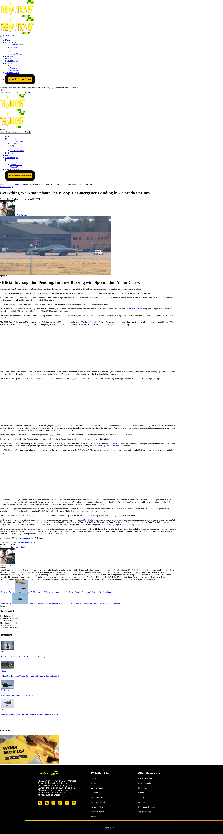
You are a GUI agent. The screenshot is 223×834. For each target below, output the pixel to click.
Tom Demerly (22, 215)
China (3, 671)
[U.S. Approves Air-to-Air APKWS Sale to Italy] (7, 688)
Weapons (5, 709)
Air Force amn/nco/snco (25, 538)
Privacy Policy (97, 807)
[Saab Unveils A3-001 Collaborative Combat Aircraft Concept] (7, 649)
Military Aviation (8, 690)
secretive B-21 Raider (84, 520)
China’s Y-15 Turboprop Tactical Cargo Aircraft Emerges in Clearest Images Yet (30, 676)
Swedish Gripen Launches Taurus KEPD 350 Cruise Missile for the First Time (29, 714)
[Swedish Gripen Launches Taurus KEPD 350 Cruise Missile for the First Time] (7, 707)
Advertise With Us (98, 802)
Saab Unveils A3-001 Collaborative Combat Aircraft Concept (23, 657)
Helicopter (142, 788)
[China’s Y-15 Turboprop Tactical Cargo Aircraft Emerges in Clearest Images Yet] (7, 669)
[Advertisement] (88, 348)
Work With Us (97, 797)
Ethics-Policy (96, 816)
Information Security (146, 807)
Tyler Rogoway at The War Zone (110, 446)
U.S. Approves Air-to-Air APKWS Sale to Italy (17, 695)
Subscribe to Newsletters (20, 79)
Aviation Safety (6, 186)
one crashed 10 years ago (136, 309)
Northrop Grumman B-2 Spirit (22, 542)
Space (141, 797)
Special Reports (97, 788)
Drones (4, 652)
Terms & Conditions (99, 811)
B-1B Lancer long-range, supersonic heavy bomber (120, 524)
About (93, 783)
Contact (94, 792)
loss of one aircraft (92, 322)
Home (93, 778)
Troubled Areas (144, 811)
